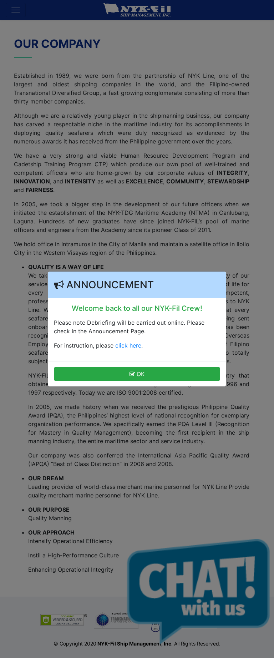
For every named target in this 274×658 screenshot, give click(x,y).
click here (128, 345)
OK (139, 374)
